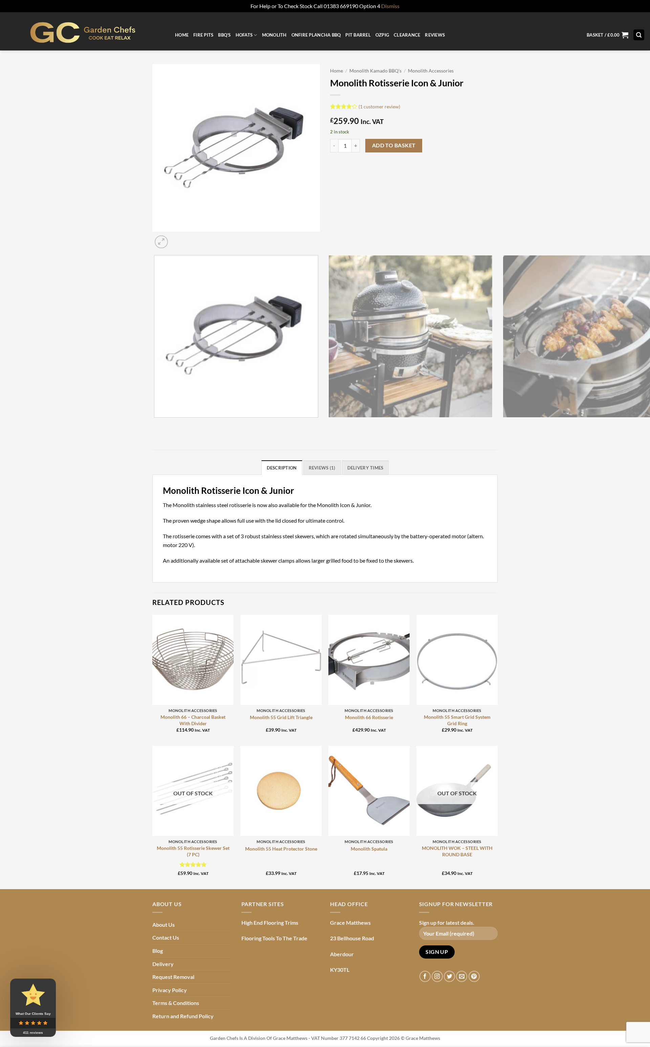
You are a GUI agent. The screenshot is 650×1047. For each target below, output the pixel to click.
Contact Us (165, 937)
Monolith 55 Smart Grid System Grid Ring (457, 720)
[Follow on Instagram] (437, 976)
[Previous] (155, 424)
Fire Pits (203, 35)
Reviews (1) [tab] (322, 467)
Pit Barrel (358, 35)
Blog (157, 950)
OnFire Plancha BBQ (316, 35)
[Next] (177, 238)
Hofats (244, 35)
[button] (607, 35)
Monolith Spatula (369, 849)
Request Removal (173, 976)
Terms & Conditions (175, 1003)
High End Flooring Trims (269, 922)
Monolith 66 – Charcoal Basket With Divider (192, 720)
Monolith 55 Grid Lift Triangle (281, 717)
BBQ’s (224, 35)
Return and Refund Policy (183, 1016)
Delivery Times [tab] (365, 467)
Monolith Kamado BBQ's (375, 71)
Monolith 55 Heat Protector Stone (281, 849)
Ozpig (382, 35)
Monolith (274, 35)
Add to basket (394, 145)
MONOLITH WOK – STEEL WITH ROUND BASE (457, 851)
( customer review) (379, 106)
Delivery (163, 964)
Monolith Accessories (431, 71)
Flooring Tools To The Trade (274, 938)
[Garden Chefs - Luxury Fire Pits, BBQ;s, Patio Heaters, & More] (85, 31)
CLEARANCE (407, 35)
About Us (163, 924)
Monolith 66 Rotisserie (369, 717)
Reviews (435, 35)
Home (182, 35)
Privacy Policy (169, 990)
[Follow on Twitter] (449, 976)
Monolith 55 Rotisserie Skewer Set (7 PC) (193, 851)
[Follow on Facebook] (425, 976)
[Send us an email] (461, 976)
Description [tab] (282, 467)
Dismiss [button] (390, 6)
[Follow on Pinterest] (474, 976)
